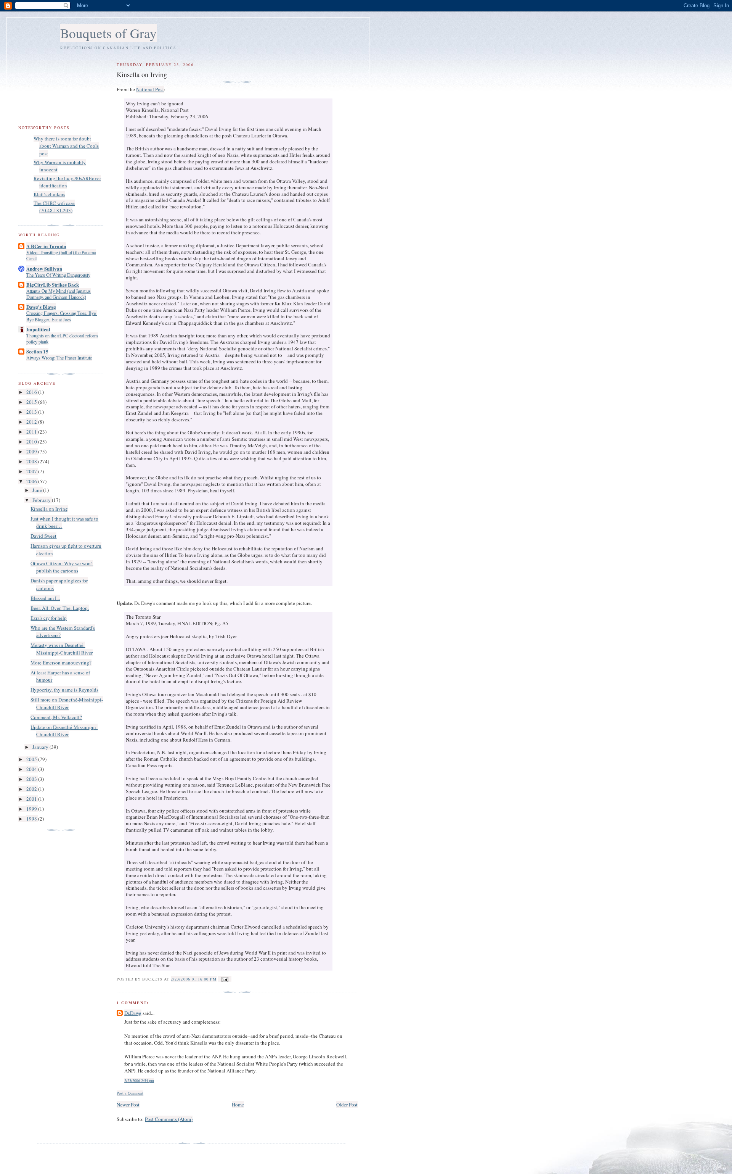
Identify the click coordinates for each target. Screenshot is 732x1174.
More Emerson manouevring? (61, 662)
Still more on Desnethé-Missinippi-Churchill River (66, 703)
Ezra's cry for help (48, 617)
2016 (32, 392)
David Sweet (43, 535)
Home (238, 1104)
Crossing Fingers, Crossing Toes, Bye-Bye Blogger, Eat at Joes (61, 316)
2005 (32, 759)
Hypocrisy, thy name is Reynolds (64, 689)
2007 (32, 471)
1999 (32, 808)
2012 (32, 421)
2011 (32, 431)
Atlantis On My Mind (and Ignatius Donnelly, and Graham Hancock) (58, 294)
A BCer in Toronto (46, 246)
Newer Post (128, 1104)
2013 (32, 411)
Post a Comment (130, 1093)
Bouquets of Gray (108, 33)
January (41, 746)
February (42, 500)
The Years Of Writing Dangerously (58, 275)
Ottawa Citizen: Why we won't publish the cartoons (61, 567)
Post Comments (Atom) (169, 1119)
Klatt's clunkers (49, 194)
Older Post (347, 1104)
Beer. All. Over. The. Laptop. (59, 608)
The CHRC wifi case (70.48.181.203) (54, 207)
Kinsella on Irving (49, 508)
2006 (32, 481)
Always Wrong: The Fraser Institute (59, 358)
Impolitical (38, 329)
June (37, 490)
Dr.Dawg (132, 1013)
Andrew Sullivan (44, 268)
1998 (32, 818)
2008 (32, 461)
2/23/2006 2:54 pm (139, 1080)
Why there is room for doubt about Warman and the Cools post (66, 146)
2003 (32, 779)
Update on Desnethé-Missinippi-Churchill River (64, 731)
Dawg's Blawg (41, 306)
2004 (32, 769)
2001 (32, 798)
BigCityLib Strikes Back (52, 284)
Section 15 (37, 351)
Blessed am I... (45, 598)
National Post (150, 89)
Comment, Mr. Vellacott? (56, 717)
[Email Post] (224, 979)
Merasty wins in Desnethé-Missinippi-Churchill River (61, 649)
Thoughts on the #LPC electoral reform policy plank (62, 338)
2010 (32, 441)
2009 (32, 451)
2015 (32, 401)
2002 (32, 788)
